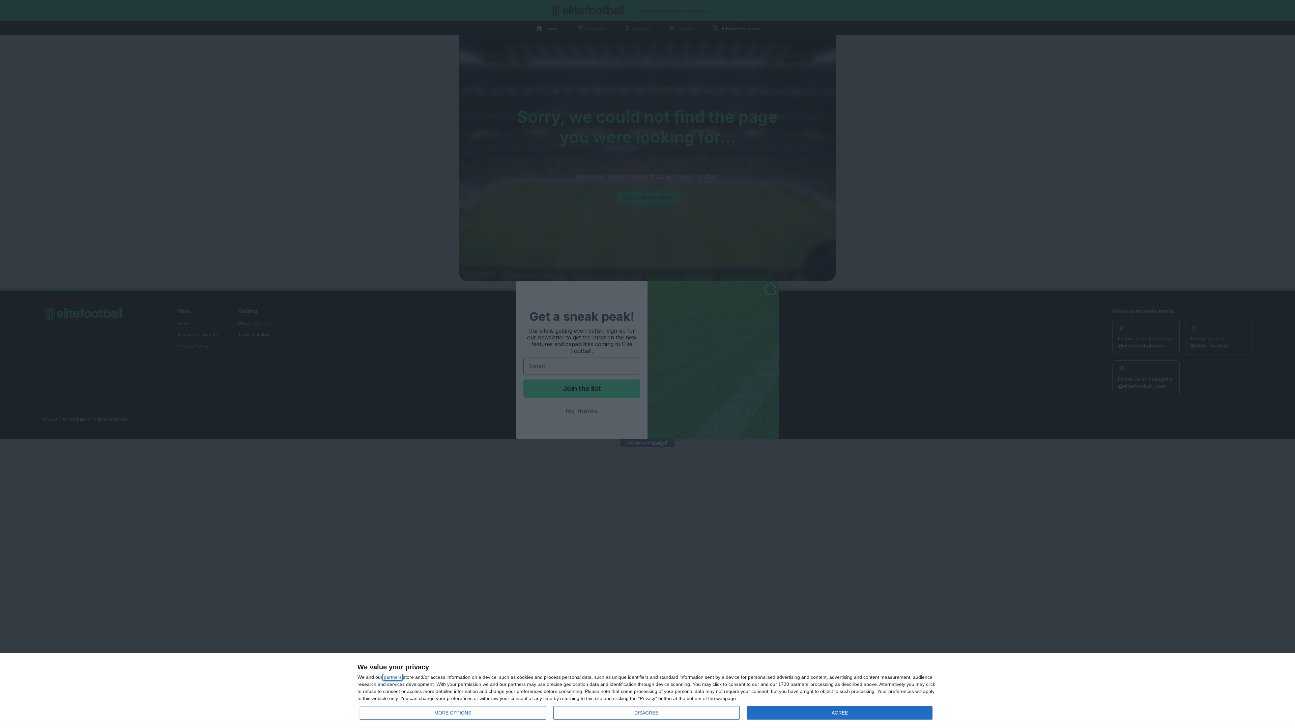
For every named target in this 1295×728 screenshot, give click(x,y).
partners (393, 677)
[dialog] (647, 691)
